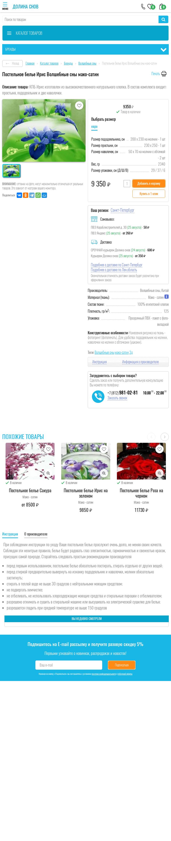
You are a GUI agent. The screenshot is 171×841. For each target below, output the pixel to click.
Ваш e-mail (46, 665)
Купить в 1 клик (149, 194)
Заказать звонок (117, 398)
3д (131, 352)
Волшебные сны (104, 352)
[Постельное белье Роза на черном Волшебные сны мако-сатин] (141, 461)
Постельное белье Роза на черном (141, 493)
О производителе (35, 534)
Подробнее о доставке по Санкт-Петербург (116, 265)
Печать (155, 73)
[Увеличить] (48, 473)
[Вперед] (165, 437)
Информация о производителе (140, 361)
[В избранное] (79, 105)
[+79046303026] (143, 6)
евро (94, 126)
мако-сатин (122, 352)
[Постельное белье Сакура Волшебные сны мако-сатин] (30, 461)
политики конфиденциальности (104, 673)
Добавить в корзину (148, 183)
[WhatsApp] (38, 195)
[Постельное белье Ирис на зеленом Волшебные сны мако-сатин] (85, 461)
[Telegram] (32, 195)
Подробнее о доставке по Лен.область (114, 269)
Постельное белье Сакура (30, 490)
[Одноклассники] (25, 195)
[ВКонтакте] (19, 195)
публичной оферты (125, 673)
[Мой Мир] (44, 195)
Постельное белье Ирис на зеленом (86, 493)
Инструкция (99, 361)
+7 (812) (123, 393)
